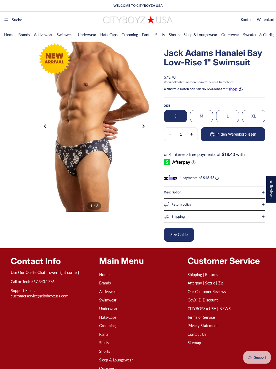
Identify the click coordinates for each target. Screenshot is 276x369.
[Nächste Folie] (145, 127)
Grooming (130, 34)
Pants (146, 34)
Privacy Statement (203, 325)
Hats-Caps (109, 34)
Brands (24, 34)
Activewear (43, 34)
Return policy (181, 204)
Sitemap (194, 342)
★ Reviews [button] (271, 189)
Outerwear (230, 34)
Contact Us (197, 334)
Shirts (160, 34)
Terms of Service (201, 317)
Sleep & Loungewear (200, 34)
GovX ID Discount (203, 300)
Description (172, 192)
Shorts (174, 34)
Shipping (178, 216)
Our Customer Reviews (207, 291)
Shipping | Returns (203, 274)
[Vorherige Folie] (44, 127)
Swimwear (65, 34)
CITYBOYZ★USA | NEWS (209, 308)
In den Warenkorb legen (236, 134)
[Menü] (6, 20)
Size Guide (179, 234)
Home (9, 34)
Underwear (87, 34)
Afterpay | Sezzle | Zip (205, 283)
